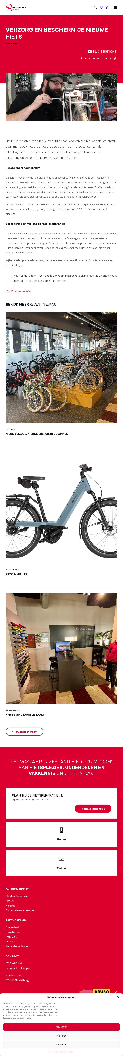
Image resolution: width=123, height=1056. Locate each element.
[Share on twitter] (85, 58)
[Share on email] (115, 58)
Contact (10, 941)
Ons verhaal (12, 927)
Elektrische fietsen (17, 896)
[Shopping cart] (106, 7)
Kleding (10, 905)
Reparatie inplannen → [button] (93, 808)
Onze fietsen (13, 932)
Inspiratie (11, 937)
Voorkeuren (61, 1044)
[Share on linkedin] (98, 58)
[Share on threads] (90, 58)
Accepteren (61, 1026)
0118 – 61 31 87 (14, 963)
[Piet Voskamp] (16, 7)
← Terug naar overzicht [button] (24, 731)
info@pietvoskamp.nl (18, 968)
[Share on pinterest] (94, 58)
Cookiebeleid (53, 1052)
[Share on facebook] (81, 58)
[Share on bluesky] (106, 58)
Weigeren (61, 1035)
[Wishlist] (100, 7)
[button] (118, 997)
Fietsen (10, 901)
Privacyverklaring (66, 1052)
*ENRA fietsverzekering (18, 291)
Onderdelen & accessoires (21, 910)
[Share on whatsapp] (102, 58)
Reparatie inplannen (17, 946)
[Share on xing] (110, 58)
